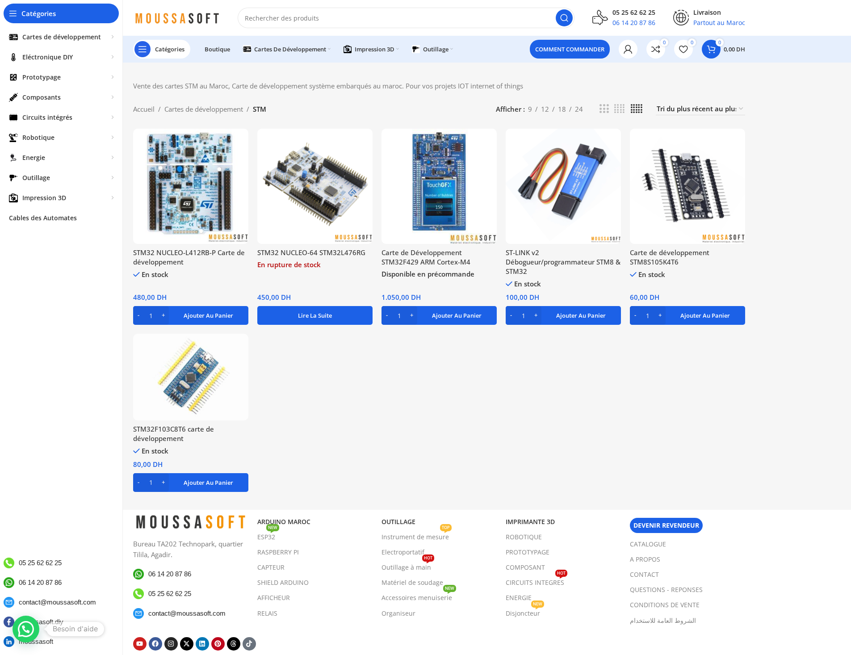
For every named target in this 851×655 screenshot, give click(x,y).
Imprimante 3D (530, 521)
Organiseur (398, 613)
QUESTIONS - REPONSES (666, 589)
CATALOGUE (648, 544)
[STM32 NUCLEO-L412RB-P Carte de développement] (190, 186)
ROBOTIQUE (524, 537)
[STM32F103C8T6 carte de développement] (190, 377)
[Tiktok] (249, 644)
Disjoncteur (524, 611)
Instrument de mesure (415, 535)
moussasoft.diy (41, 622)
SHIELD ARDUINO (283, 582)
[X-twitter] (186, 644)
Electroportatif (402, 552)
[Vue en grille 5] (636, 109)
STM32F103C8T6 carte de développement (173, 433)
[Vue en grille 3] (603, 109)
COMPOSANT (525, 567)
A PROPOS (645, 559)
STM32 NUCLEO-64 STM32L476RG (311, 252)
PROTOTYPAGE (527, 552)
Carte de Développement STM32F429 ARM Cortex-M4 (425, 257)
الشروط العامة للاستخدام (663, 620)
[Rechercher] (564, 17)
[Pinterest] (218, 644)
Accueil (144, 109)
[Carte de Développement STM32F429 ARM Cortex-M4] (439, 186)
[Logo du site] (176, 17)
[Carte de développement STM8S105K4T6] (687, 186)
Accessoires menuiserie (417, 596)
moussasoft (36, 641)
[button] (190, 315)
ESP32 (267, 535)
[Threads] (233, 644)
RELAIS (267, 613)
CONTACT (644, 574)
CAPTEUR (271, 567)
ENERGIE (519, 597)
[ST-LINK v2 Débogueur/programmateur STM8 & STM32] (563, 186)
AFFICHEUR (273, 597)
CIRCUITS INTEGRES (536, 581)
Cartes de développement (203, 109)
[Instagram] (171, 644)
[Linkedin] (202, 644)
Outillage (398, 521)
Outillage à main (406, 565)
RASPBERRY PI (278, 552)
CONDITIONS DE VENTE (665, 604)
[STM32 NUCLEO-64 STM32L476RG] (315, 186)
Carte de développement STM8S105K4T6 (669, 257)
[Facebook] (155, 644)
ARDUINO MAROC (283, 521)
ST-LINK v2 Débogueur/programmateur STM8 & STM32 (563, 262)
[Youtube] (140, 644)
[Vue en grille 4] (619, 109)
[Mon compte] (628, 49)
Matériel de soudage (412, 582)
